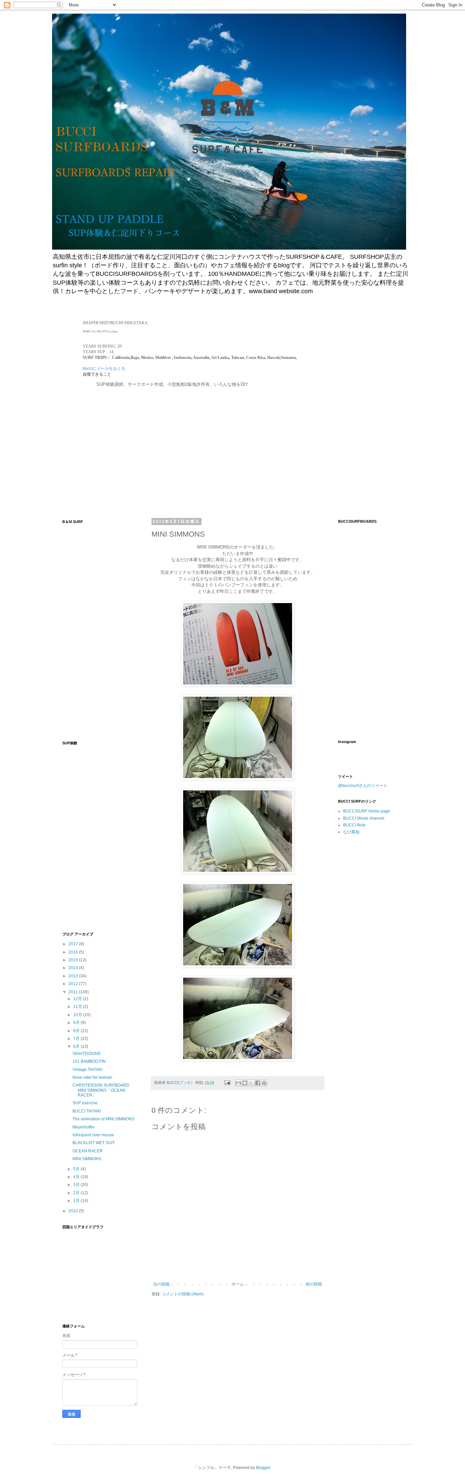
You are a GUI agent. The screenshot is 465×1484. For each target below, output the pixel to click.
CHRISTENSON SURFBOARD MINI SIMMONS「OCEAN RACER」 (103, 1090)
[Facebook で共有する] (257, 1082)
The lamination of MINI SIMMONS (103, 1119)
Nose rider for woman (92, 1077)
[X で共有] (251, 1082)
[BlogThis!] (244, 1082)
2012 (73, 983)
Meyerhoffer (84, 1127)
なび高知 (351, 832)
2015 (73, 960)
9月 (77, 1022)
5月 (77, 1169)
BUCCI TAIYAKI (87, 1111)
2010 (73, 1211)
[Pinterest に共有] (264, 1082)
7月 (77, 1038)
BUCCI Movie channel (363, 818)
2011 (73, 992)
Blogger (263, 1467)
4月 (77, 1176)
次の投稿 (161, 1284)
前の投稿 (314, 1284)
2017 (73, 944)
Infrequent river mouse (93, 1135)
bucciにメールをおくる (104, 368)
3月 (77, 1184)
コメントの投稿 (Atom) (183, 1294)
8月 (77, 1030)
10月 (78, 1014)
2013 (73, 976)
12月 (78, 998)
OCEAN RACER (88, 1151)
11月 (78, 1006)
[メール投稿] (227, 1082)
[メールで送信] (238, 1082)
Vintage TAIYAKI (87, 1069)
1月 (77, 1200)
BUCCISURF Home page (366, 811)
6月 (77, 1046)
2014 (73, 967)
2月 (77, 1192)
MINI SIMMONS (87, 1158)
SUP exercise (85, 1103)
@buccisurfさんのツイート (362, 785)
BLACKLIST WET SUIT (94, 1142)
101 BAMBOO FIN (89, 1061)
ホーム (237, 1284)
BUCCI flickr (354, 825)
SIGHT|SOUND (87, 1053)
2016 (73, 952)
